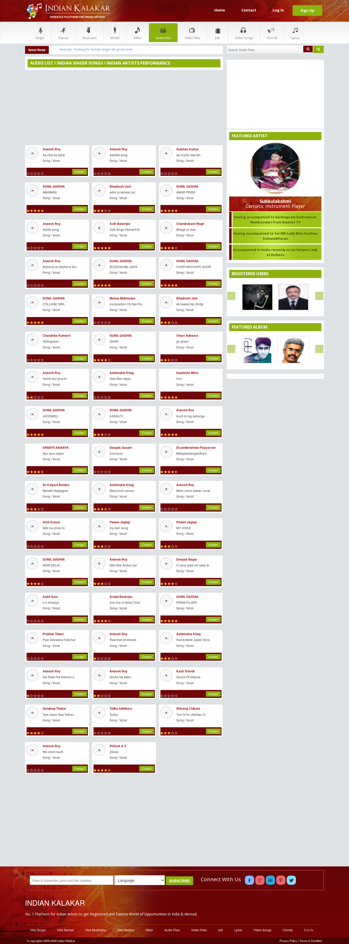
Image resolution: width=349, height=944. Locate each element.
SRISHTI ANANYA (56, 447)
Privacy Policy (288, 941)
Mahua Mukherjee (122, 298)
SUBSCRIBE (179, 880)
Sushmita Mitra (187, 372)
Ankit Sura (50, 596)
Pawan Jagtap (120, 522)
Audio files (163, 38)
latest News (36, 49)
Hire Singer (38, 930)
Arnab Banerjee (121, 596)
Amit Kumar (51, 522)
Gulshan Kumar (187, 149)
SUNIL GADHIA (54, 186)
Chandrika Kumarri (57, 335)
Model (115, 38)
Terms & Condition (310, 941)
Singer (40, 38)
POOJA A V (118, 746)
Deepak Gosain (121, 447)
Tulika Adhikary (121, 708)
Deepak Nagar (186, 559)
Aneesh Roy (52, 149)
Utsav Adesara (187, 335)
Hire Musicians (95, 930)
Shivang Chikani (188, 708)
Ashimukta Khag (122, 372)
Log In (278, 10)
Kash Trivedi (185, 671)
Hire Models (125, 930)
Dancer (63, 38)
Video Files (199, 930)
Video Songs (244, 38)
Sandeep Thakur (54, 708)
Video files (192, 38)
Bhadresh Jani (120, 186)
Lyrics (295, 38)
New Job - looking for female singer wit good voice (96, 49)
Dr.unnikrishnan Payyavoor (196, 447)
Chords (272, 38)
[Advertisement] (124, 107)
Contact (248, 10)
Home (219, 10)
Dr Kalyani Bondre (56, 484)
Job (217, 38)
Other (137, 38)
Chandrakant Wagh (190, 223)
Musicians (90, 38)
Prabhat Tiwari (53, 634)
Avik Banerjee (120, 223)
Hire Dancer (65, 930)
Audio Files (172, 930)
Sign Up (307, 10)
